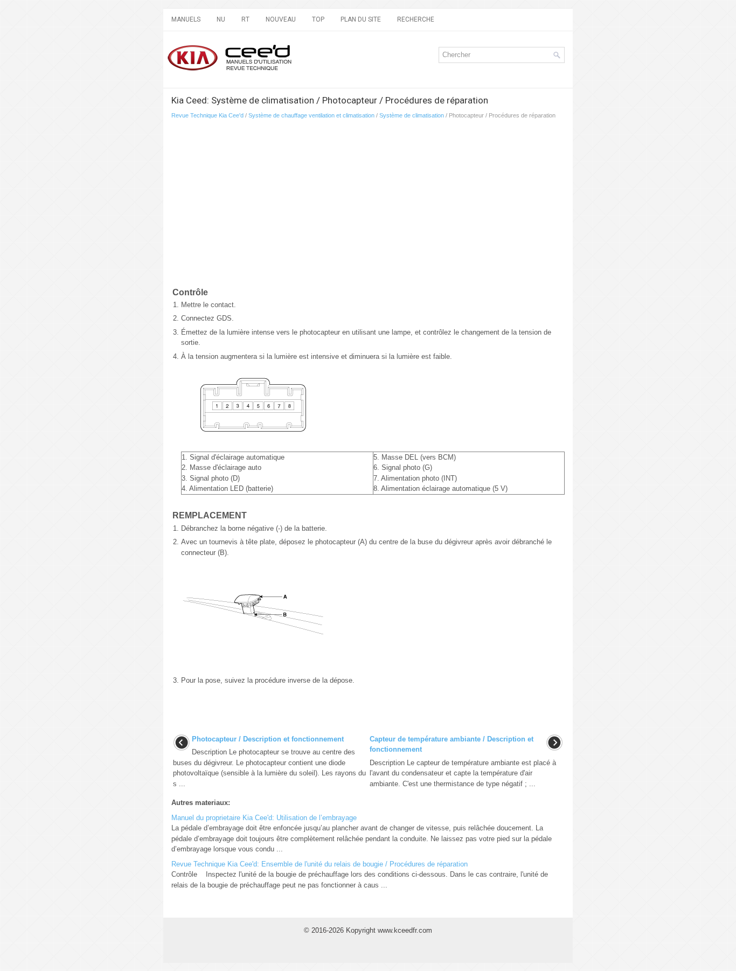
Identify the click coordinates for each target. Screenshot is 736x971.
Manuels (185, 19)
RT (245, 19)
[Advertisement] (298, 205)
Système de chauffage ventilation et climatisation (311, 115)
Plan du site (361, 19)
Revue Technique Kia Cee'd (207, 115)
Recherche (415, 19)
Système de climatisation (411, 115)
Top (318, 19)
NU (221, 19)
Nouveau (281, 19)
